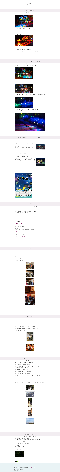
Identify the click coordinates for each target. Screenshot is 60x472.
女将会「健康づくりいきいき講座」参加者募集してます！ (30, 203)
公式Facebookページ (32, 467)
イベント (33, 12)
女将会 (36, 206)
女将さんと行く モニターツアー (30, 358)
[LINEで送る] (17, 461)
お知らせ (30, 206)
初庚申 (30, 248)
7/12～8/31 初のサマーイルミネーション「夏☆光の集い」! (30, 137)
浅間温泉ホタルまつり (30, 434)
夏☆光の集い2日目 (30, 10)
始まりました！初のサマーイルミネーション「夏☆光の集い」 (30, 61)
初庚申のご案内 (30, 316)
